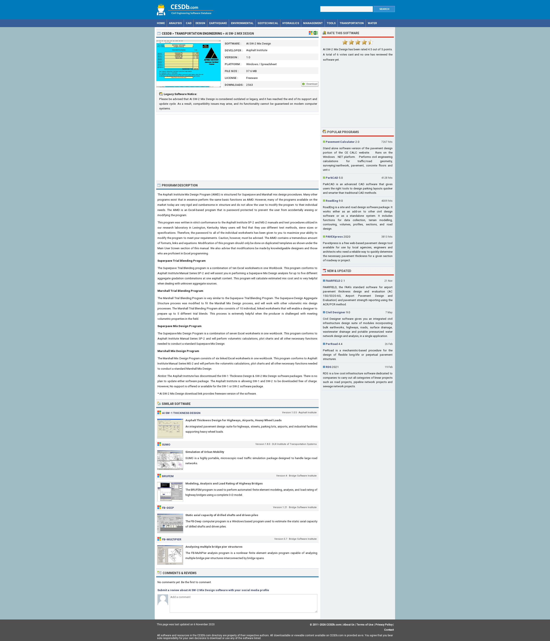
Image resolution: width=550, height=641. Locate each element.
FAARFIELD (333, 280)
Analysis (175, 23)
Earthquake (218, 23)
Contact (389, 629)
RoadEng (332, 200)
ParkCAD (332, 177)
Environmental (242, 23)
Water (372, 23)
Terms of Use (364, 624)
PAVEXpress (334, 236)
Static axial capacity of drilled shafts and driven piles (221, 515)
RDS (328, 367)
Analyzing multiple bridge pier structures (214, 546)
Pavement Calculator (340, 141)
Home (161, 23)
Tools (331, 23)
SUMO (166, 444)
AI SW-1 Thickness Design (181, 413)
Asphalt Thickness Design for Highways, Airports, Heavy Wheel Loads (233, 420)
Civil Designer (335, 312)
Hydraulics (290, 23)
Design (200, 23)
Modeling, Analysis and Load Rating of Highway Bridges (224, 483)
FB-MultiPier (171, 539)
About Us (348, 624)
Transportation (352, 23)
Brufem (168, 476)
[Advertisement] (237, 147)
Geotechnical (268, 23)
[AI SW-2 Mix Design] (188, 87)
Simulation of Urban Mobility (204, 451)
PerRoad (332, 344)
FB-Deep (168, 507)
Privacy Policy (384, 624)
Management (313, 23)
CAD (188, 23)
